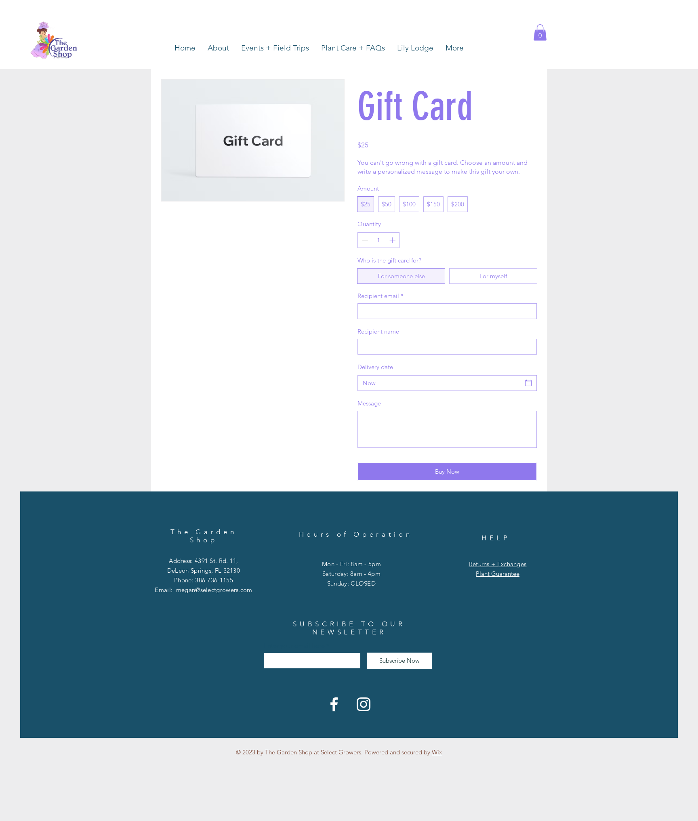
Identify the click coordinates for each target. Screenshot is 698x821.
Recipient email (380, 296)
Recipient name (378, 331)
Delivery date (375, 367)
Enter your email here (294, 646)
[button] (540, 32)
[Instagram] (363, 704)
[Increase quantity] (393, 240)
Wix (437, 752)
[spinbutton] (379, 240)
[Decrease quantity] (364, 240)
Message (369, 403)
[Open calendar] (528, 383)
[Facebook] (334, 704)
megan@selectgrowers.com (214, 590)
